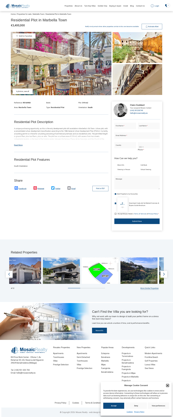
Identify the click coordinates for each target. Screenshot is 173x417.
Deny (136, 406)
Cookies (130, 412)
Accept (114, 406)
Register (93, 232)
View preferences (158, 406)
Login (78, 232)
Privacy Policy (139, 412)
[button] (167, 385)
